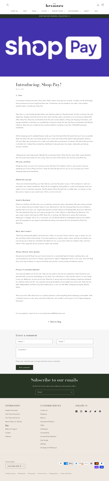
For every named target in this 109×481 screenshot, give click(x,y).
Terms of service (42, 473)
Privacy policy (32, 473)
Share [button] (20, 95)
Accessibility (44, 433)
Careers (8, 433)
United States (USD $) (14, 466)
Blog (6, 425)
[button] (7, 5)
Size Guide (44, 440)
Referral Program (11, 429)
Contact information (66, 473)
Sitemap (8, 436)
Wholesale (44, 429)
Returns (42, 418)
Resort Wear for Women (13, 421)
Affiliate (43, 444)
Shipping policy (53, 473)
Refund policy (22, 473)
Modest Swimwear (11, 410)
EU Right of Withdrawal (48, 448)
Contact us (44, 410)
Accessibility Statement (48, 436)
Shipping (43, 414)
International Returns (47, 421)
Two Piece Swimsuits (12, 418)
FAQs (42, 425)
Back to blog (55, 321)
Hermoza (13, 473)
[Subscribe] (71, 392)
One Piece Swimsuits (12, 414)
